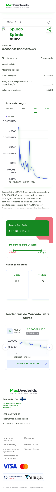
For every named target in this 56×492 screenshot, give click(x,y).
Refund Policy (9, 445)
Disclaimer (29, 438)
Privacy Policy (31, 445)
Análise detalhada (28, 364)
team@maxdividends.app (15, 419)
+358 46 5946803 (11, 414)
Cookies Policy (31, 449)
